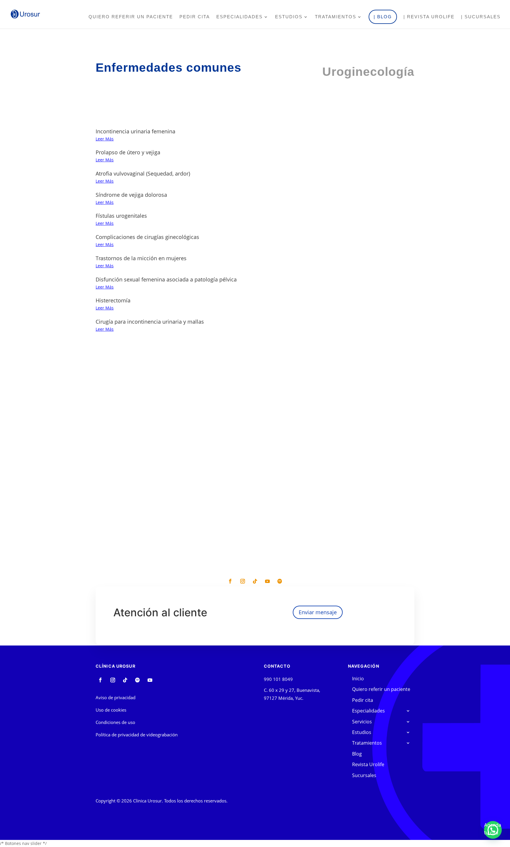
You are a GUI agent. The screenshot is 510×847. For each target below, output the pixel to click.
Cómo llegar (169, 514)
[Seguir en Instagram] (242, 581)
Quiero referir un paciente (131, 17)
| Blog (383, 16)
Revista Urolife (368, 764)
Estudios (289, 17)
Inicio (358, 678)
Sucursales (364, 775)
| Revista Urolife (429, 17)
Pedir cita (194, 17)
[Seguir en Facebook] (230, 581)
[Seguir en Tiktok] (255, 581)
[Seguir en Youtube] (267, 581)
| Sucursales (481, 17)
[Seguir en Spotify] (280, 581)
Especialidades (239, 17)
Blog (357, 754)
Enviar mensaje (318, 612)
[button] (493, 830)
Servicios (362, 721)
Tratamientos (335, 17)
